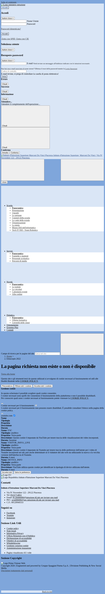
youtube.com (7, 415)
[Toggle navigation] (22, 170)
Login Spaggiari (71, 69)
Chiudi (4, 84)
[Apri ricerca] (82, 170)
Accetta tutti (43, 386)
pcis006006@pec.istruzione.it (35, 500)
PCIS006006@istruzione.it (35, 497)
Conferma (14, 153)
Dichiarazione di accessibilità (19, 538)
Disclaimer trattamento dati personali (17, 570)
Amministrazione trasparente (19, 548)
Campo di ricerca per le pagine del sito (17, 353)
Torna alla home (8, 374)
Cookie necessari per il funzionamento (18, 405)
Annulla (5, 153)
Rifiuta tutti (23, 386)
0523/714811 (16, 495)
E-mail (30, 63)
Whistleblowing (13, 543)
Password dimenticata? (11, 29)
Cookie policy (13, 528)
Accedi (5, 7)
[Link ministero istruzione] (13, 5)
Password (31, 24)
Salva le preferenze (22, 472)
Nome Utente (33, 21)
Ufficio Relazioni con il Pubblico (21, 536)
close (4, 182)
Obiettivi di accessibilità (17, 541)
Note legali (11, 531)
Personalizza (7, 386)
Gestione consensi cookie (17, 545)
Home (9, 356)
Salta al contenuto (8, 2)
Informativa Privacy (15, 533)
